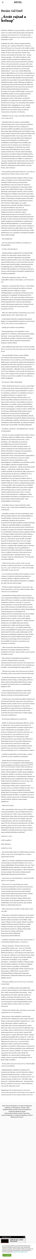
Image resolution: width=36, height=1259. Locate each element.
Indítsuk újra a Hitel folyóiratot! (16, 1240)
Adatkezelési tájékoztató (20, 1252)
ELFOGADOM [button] (7, 1255)
